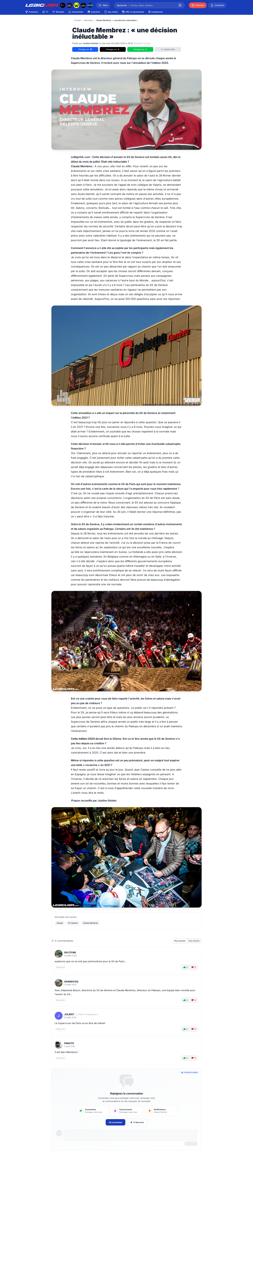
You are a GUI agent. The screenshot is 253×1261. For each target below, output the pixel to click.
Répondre (60, 967)
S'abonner (138, 1122)
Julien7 (69, 1014)
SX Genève (73, 923)
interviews (88, 20)
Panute (69, 1043)
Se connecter (115, 1122)
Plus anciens (179, 941)
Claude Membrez (90, 923)
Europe (60, 923)
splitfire (70, 952)
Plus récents (194, 941)
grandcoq (71, 981)
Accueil (77, 20)
